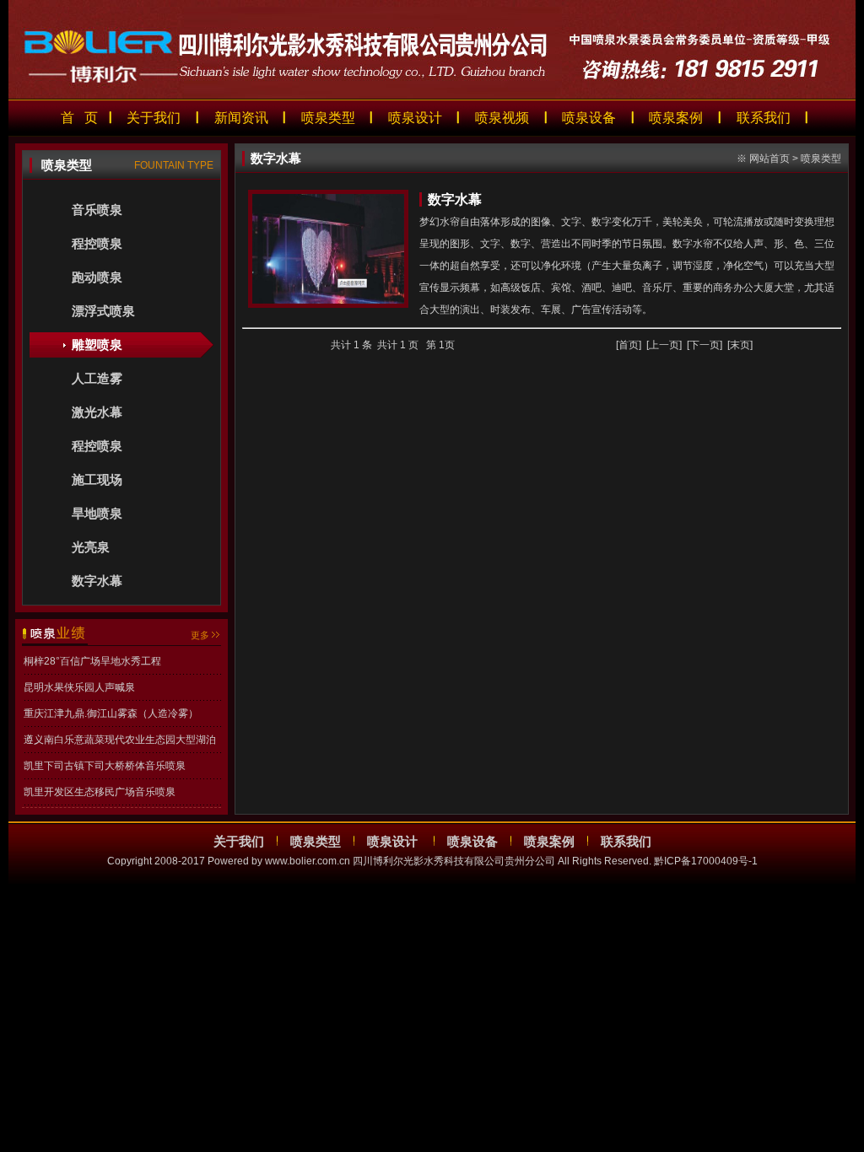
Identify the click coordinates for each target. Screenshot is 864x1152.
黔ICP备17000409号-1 (706, 861)
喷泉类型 (328, 117)
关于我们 (154, 117)
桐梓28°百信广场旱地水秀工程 (92, 661)
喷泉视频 (502, 117)
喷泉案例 (676, 117)
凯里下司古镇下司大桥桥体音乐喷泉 (105, 766)
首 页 (79, 117)
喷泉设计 (415, 117)
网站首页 (769, 158)
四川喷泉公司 (70, 895)
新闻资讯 (241, 117)
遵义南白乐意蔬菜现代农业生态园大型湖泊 (120, 740)
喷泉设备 (589, 117)
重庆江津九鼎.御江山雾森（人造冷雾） (111, 713)
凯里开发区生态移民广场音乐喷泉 (100, 792)
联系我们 (764, 117)
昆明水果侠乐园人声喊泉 (79, 687)
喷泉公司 (20, 895)
